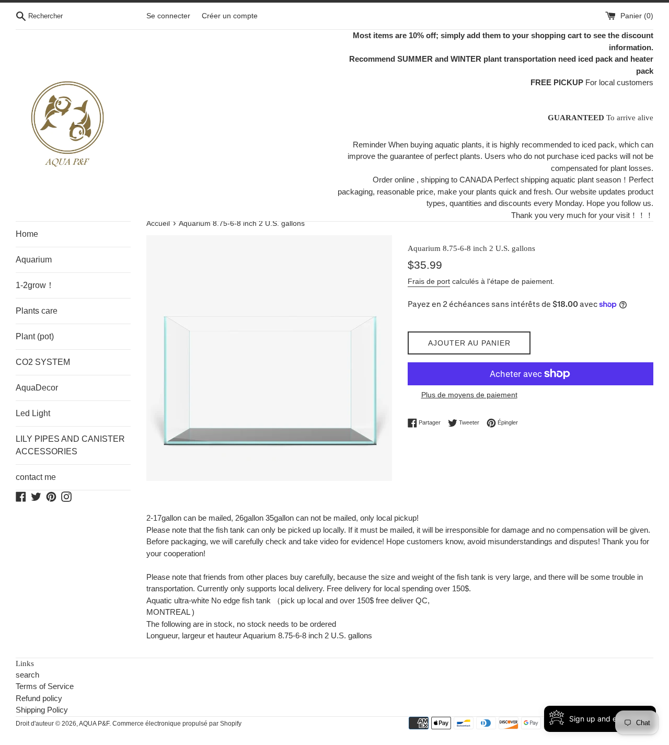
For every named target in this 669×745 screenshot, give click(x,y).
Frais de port (429, 281)
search (27, 674)
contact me (36, 477)
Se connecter (168, 16)
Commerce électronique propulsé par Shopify (176, 723)
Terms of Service (45, 686)
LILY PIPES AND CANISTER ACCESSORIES (70, 445)
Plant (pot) (35, 336)
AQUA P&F (94, 723)
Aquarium (34, 259)
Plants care (36, 310)
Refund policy (39, 698)
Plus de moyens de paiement (469, 395)
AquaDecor (37, 387)
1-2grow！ (35, 285)
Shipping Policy (42, 709)
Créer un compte (230, 16)
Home (27, 234)
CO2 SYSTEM (43, 362)
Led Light (33, 413)
